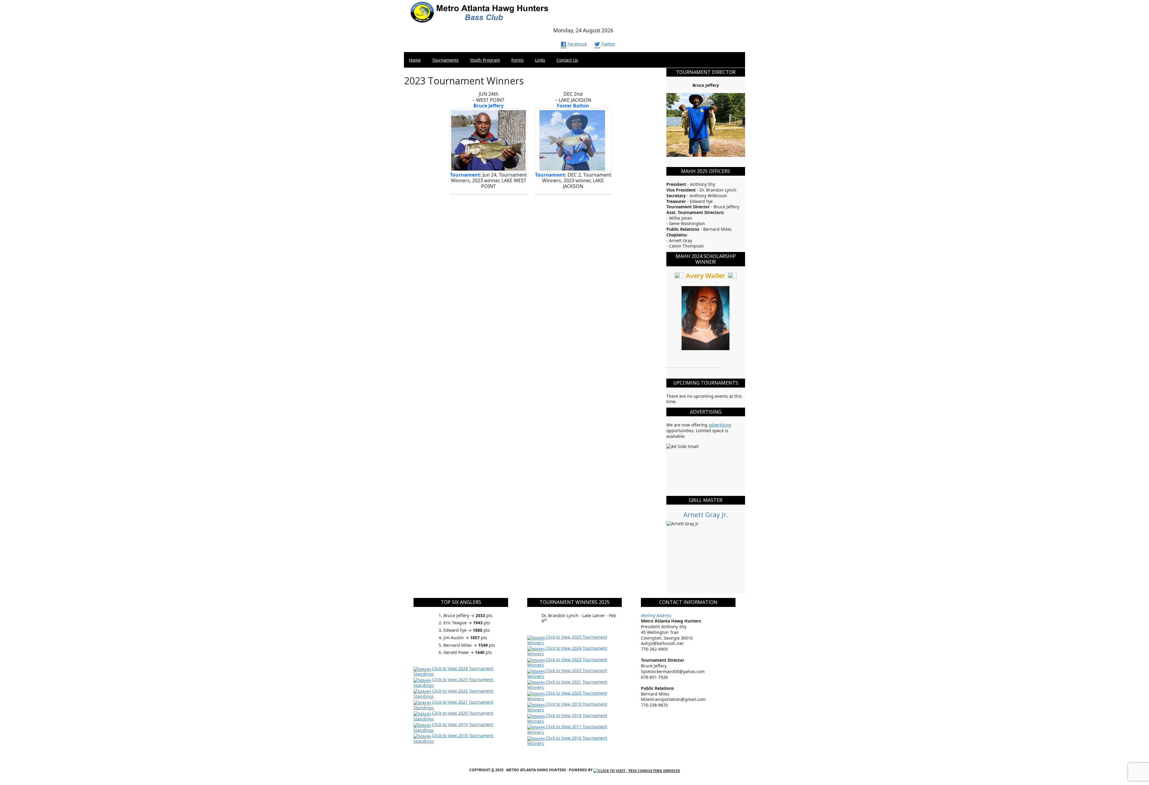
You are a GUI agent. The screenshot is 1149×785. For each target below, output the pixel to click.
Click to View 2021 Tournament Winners (567, 684)
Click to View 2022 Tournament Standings (453, 693)
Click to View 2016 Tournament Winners (567, 740)
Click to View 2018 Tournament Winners (567, 718)
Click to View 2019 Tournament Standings (453, 727)
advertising (720, 425)
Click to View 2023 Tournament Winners (567, 662)
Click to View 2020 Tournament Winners (567, 696)
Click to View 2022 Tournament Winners (567, 673)
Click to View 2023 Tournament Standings (453, 682)
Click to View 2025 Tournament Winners (567, 640)
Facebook (576, 44)
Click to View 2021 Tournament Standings (453, 704)
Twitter (607, 44)
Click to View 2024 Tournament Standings (453, 671)
